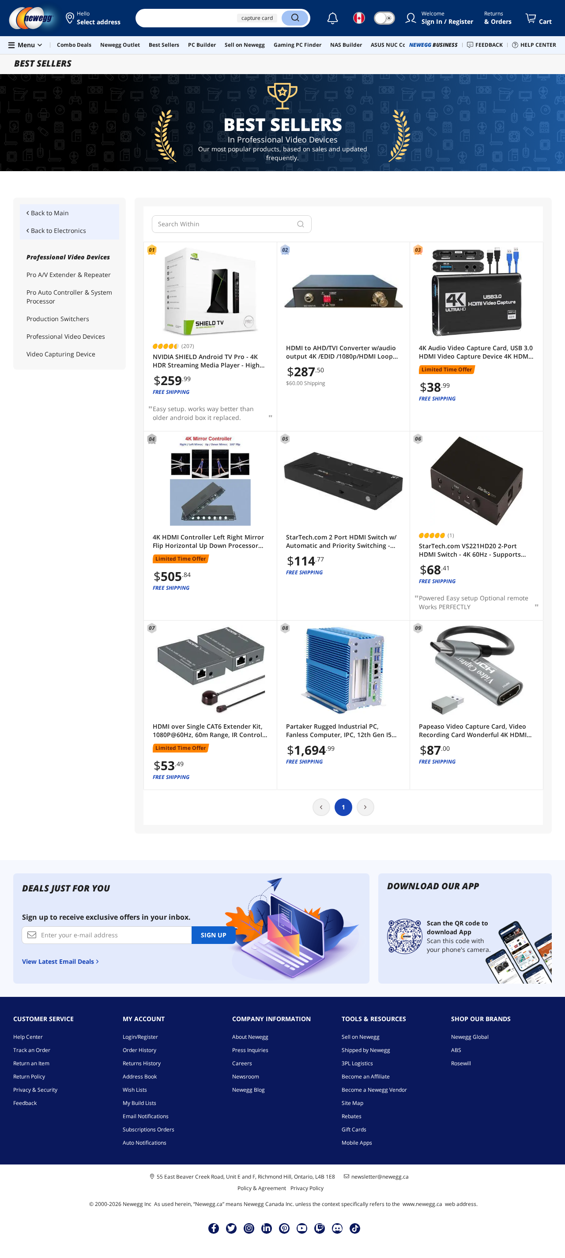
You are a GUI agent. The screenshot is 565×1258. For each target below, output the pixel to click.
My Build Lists (139, 1103)
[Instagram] (248, 1228)
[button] (93, 18)
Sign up (213, 935)
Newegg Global (470, 1037)
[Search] (295, 18)
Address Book (140, 1076)
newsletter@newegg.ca (380, 1176)
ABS (456, 1050)
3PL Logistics (357, 1063)
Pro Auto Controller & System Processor (69, 296)
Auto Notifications (144, 1142)
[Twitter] (231, 1228)
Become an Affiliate (366, 1076)
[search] (300, 224)
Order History (139, 1050)
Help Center (28, 1037)
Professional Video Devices (65, 336)
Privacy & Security (35, 1089)
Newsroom (245, 1076)
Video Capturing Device (60, 354)
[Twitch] (320, 1228)
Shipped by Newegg (366, 1050)
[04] (210, 481)
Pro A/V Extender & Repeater (68, 274)
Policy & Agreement (261, 1188)
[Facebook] (213, 1228)
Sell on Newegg (361, 1037)
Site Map (352, 1103)
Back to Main (50, 213)
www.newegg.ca (422, 1204)
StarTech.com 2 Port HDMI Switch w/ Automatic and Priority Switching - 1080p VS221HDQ (341, 541)
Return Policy (29, 1076)
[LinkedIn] (266, 1228)
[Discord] (337, 1228)
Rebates (352, 1116)
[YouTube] (302, 1228)
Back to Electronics (58, 230)
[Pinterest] (284, 1228)
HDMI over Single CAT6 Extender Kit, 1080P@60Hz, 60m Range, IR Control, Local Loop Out (208, 730)
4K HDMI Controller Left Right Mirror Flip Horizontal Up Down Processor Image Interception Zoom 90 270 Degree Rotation (208, 541)
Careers (242, 1063)
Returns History (142, 1063)
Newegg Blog (248, 1089)
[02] (343, 291)
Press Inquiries (250, 1050)
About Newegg (250, 1037)
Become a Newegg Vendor (374, 1089)
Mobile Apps (357, 1142)
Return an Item (31, 1063)
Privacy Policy (307, 1188)
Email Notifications (146, 1116)
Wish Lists (135, 1089)
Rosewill (461, 1063)
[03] (476, 291)
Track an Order (31, 1050)
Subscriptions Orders (148, 1129)
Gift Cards (354, 1129)
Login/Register (140, 1037)
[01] (210, 291)
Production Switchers (57, 318)
